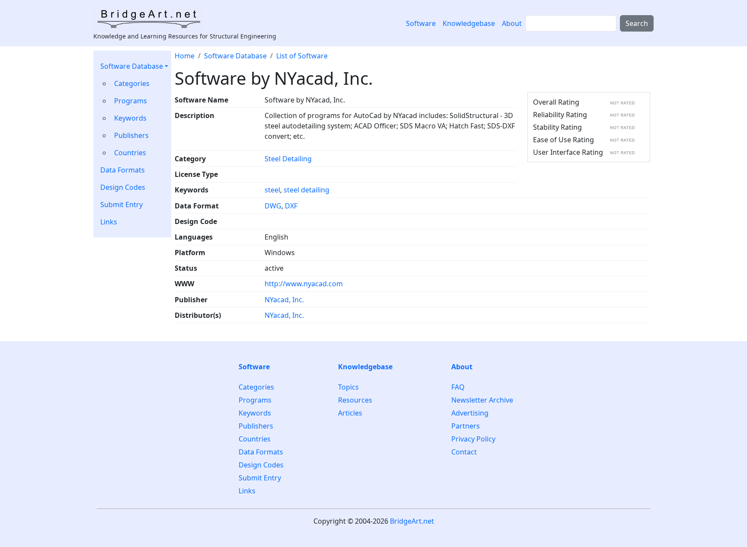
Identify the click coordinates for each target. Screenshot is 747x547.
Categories (132, 83)
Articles (350, 413)
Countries (130, 152)
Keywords (130, 118)
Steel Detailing (288, 158)
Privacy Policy (473, 439)
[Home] (151, 19)
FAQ (458, 387)
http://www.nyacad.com (304, 283)
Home (185, 56)
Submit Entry (121, 204)
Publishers (131, 135)
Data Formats (122, 170)
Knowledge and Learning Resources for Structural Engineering (184, 36)
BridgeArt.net (412, 521)
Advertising (469, 413)
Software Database (131, 66)
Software (421, 23)
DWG (273, 206)
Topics (348, 387)
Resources (355, 400)
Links (108, 222)
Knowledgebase (469, 23)
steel (272, 190)
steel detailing (306, 190)
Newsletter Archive (482, 400)
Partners (465, 426)
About (512, 23)
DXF (291, 206)
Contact (464, 452)
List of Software (302, 56)
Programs (130, 101)
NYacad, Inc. (284, 299)
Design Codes (122, 187)
